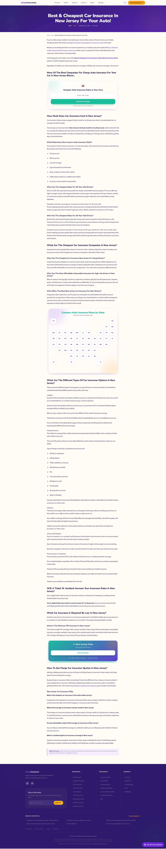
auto (52, 35)
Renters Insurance (78, 803)
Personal (57, 3)
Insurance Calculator (106, 795)
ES (125, 2)
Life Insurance (77, 777)
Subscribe (58, 803)
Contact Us (128, 781)
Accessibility (56, 829)
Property (74, 3)
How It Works (104, 781)
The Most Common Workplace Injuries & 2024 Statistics (42, 820)
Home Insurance (78, 788)
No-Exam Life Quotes (106, 788)
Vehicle (66, 3)
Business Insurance (78, 799)
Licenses (48, 829)
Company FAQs (129, 784)
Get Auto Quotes (135, 3)
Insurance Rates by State (107, 792)
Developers (128, 792)
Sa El (69, 26)
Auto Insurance (77, 784)
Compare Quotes (105, 784)
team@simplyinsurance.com (100, 844)
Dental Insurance (78, 806)
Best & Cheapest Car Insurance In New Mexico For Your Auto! (96, 58)
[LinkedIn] (27, 783)
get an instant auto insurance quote (89, 686)
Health (92, 3)
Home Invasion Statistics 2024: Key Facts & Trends (41, 824)
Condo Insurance (78, 795)
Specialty (100, 3)
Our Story (127, 777)
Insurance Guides (105, 777)
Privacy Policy (28, 829)
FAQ (101, 799)
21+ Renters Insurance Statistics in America (78, 820)
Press (126, 788)
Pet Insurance (77, 792)
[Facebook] (32, 783)
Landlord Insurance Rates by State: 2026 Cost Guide (120, 820)
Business (83, 3)
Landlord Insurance (78, 781)
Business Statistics (71, 824)
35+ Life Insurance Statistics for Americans (118, 824)
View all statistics (134, 816)
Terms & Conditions (39, 829)
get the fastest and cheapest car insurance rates (87, 43)
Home (48, 35)
